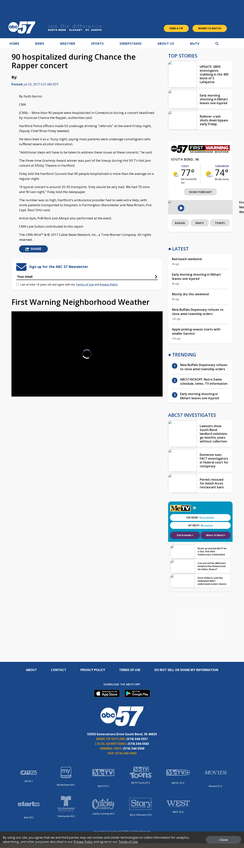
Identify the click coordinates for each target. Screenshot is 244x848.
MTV (194, 43)
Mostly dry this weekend (190, 294)
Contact (58, 670)
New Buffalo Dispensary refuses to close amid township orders (197, 312)
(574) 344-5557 (137, 739)
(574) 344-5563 (138, 744)
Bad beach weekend (187, 259)
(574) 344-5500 (133, 748)
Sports (97, 43)
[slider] (77, 393)
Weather (67, 43)
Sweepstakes (131, 43)
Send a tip (176, 28)
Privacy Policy (109, 284)
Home (14, 43)
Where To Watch (209, 28)
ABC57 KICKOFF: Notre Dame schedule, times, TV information (203, 381)
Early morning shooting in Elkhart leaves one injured (214, 99)
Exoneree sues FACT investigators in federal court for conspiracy (214, 460)
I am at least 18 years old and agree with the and (69, 284)
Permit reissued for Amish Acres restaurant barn (212, 483)
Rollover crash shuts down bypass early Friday (214, 120)
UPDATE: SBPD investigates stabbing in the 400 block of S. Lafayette (214, 74)
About (31, 670)
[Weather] (200, 152)
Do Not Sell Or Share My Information (186, 670)
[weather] (176, 174)
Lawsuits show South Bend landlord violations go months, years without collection (213, 433)
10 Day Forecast (200, 192)
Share (36, 249)
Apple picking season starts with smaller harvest (196, 331)
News (39, 43)
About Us (165, 43)
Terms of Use (85, 284)
